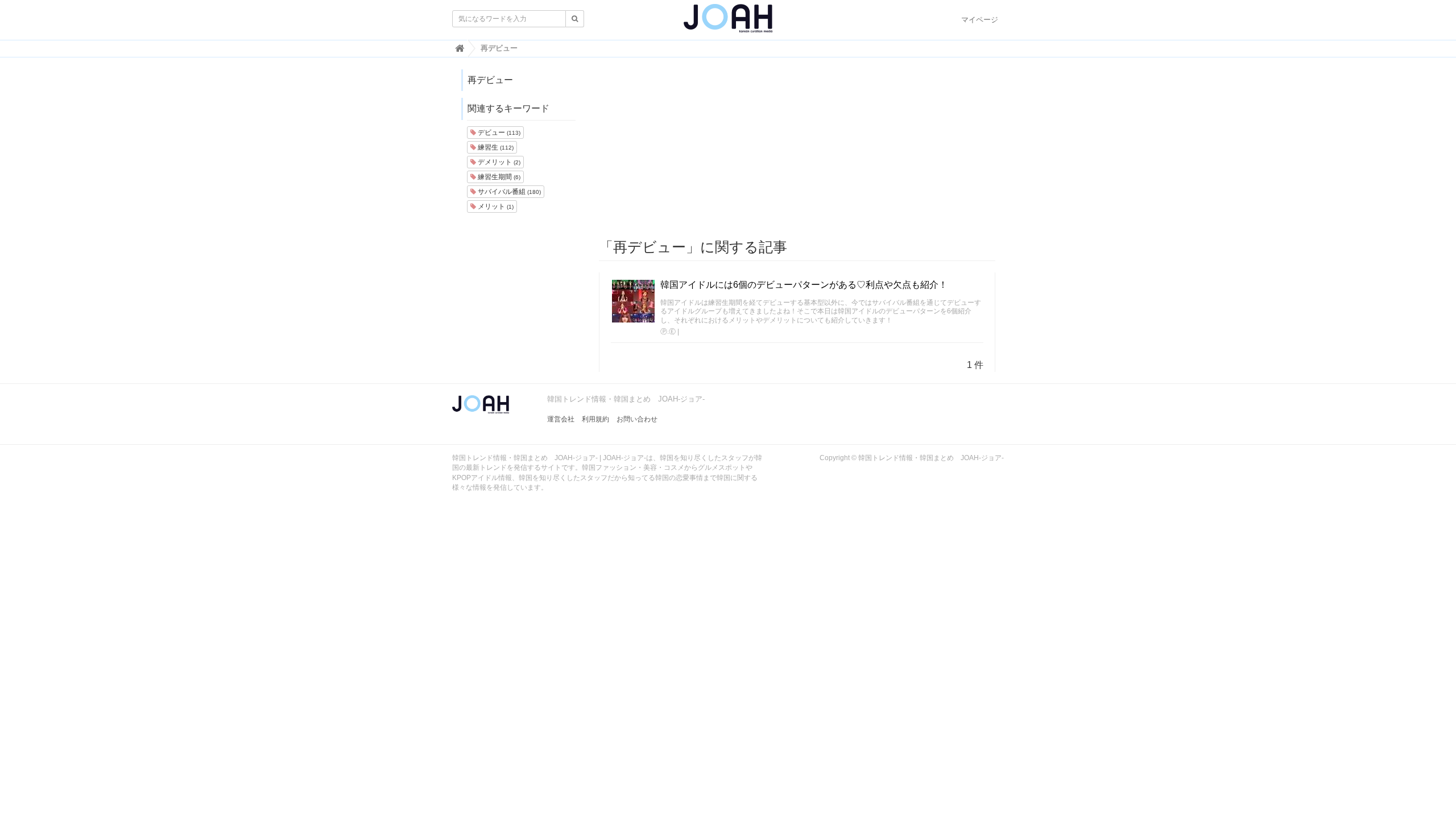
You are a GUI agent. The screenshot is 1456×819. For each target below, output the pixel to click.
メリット (495, 206)
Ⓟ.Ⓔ (668, 332)
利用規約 (595, 419)
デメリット (498, 162)
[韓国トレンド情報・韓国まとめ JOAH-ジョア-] (728, 22)
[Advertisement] (797, 148)
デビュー (498, 132)
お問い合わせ (637, 419)
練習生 (495, 147)
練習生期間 (498, 177)
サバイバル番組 (508, 192)
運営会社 (560, 419)
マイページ (979, 19)
